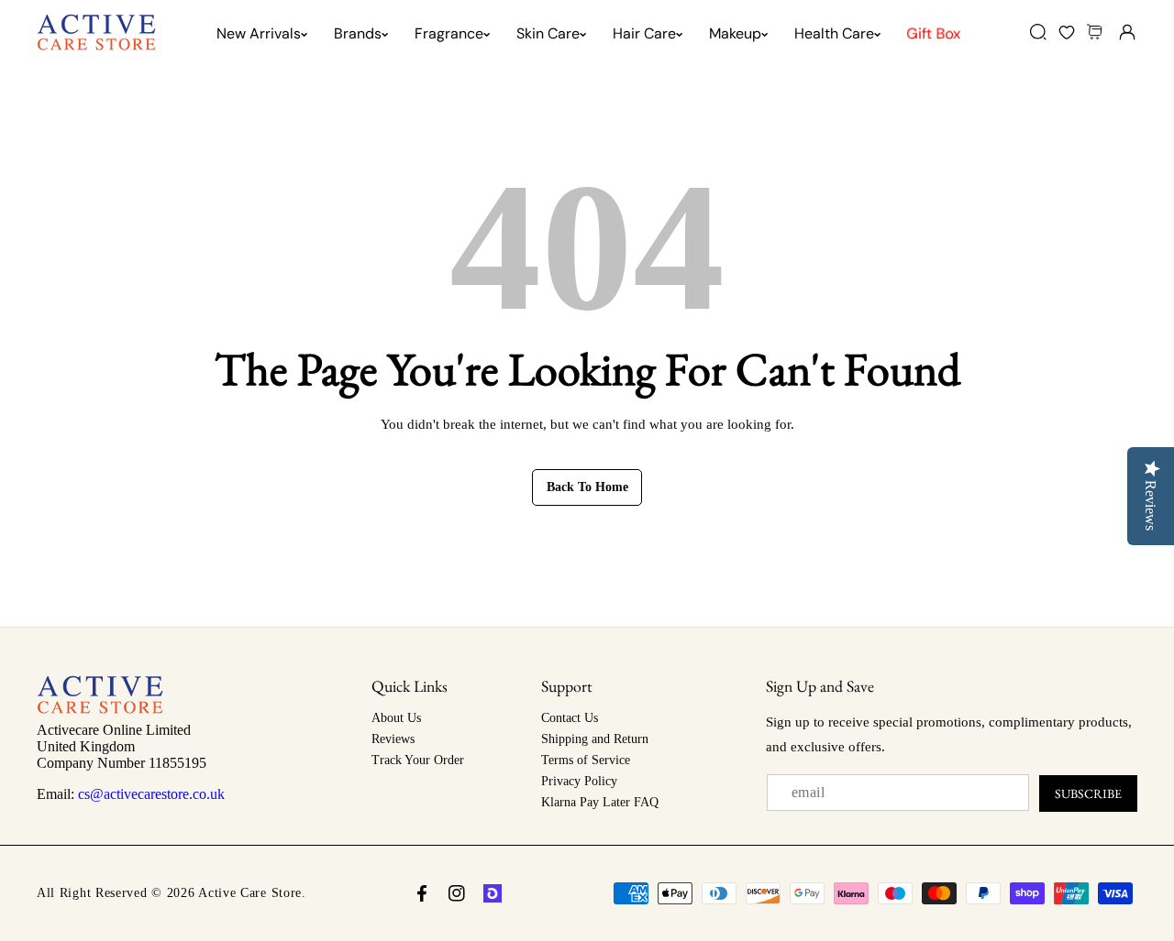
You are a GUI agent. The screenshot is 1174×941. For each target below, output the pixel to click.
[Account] (1126, 31)
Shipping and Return (594, 739)
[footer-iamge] (100, 709)
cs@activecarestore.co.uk (151, 794)
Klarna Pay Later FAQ (600, 802)
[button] (1096, 31)
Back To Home (587, 487)
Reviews (393, 739)
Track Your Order (417, 760)
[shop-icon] (492, 893)
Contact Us (569, 718)
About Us (396, 718)
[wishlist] (1066, 31)
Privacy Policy (579, 781)
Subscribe (1088, 793)
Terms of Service (585, 760)
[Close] (157, 838)
